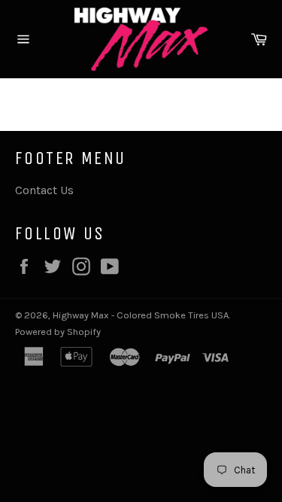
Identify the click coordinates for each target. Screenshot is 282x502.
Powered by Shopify (58, 331)
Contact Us (44, 190)
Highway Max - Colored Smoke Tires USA (141, 315)
